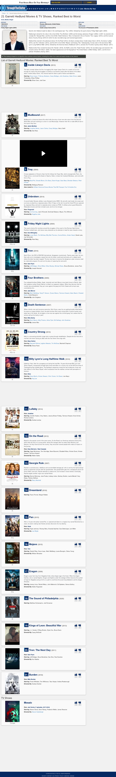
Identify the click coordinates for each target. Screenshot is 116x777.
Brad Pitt (32, 180)
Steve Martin (33, 376)
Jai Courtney (33, 212)
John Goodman (64, 76)
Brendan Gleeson (73, 180)
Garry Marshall (36, 480)
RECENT (44, 776)
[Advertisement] (43, 100)
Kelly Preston (42, 320)
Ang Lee (34, 378)
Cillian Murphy (50, 266)
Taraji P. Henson (44, 293)
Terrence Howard (64, 293)
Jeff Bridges (33, 266)
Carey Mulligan (54, 76)
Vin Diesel (59, 376)
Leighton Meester (46, 343)
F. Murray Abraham (43, 76)
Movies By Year (90, 9)
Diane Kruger (56, 180)
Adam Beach (74, 293)
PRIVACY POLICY (59, 776)
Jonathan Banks (34, 128)
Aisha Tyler (50, 320)
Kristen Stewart (42, 376)
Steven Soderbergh (37, 712)
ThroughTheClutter (53, 773)
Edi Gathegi (57, 320)
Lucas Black (33, 235)
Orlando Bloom (40, 180)
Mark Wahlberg (34, 293)
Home (3, 13)
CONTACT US (50, 776)
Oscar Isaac (33, 76)
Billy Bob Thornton (51, 235)
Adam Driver (73, 76)
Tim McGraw (41, 235)
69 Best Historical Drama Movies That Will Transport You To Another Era (54, 187)
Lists (81, 9)
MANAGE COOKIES (69, 776)
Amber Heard (71, 235)
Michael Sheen (59, 266)
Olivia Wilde (41, 266)
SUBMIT (89, 2)
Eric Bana (48, 180)
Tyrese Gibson (54, 293)
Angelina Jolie (36, 214)
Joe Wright (35, 531)
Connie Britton (62, 235)
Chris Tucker (52, 376)
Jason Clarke (44, 128)
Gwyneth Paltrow (35, 343)
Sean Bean (63, 180)
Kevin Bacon (33, 320)
